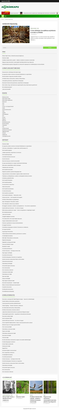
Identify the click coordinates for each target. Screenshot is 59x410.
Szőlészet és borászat (7, 129)
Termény (4, 133)
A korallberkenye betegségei (8, 291)
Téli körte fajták (5, 337)
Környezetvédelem (33, 28)
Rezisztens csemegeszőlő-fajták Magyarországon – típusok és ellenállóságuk (18, 299)
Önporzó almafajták (6, 278)
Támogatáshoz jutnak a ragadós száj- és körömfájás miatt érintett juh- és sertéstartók (33, 13)
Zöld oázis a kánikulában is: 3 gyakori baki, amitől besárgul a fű (15, 148)
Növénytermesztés (6, 122)
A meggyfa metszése (6, 225)
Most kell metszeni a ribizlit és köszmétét (10, 161)
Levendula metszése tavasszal (8, 156)
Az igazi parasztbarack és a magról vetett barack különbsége (14, 163)
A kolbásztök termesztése (7, 289)
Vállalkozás (4, 134)
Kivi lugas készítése (6, 229)
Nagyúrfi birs (4, 348)
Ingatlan (3, 112)
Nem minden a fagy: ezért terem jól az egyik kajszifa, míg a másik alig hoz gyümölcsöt (19, 85)
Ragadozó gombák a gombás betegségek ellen (11, 171)
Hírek (38, 28)
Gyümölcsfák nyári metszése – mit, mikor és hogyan (12, 208)
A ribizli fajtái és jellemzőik (7, 344)
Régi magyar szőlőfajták (7, 252)
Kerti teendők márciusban (7, 169)
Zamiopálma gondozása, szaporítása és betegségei (12, 80)
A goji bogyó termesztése (7, 231)
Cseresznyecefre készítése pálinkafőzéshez (11, 303)
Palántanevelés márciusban (7, 167)
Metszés (4, 120)
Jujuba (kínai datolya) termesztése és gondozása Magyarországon (15, 312)
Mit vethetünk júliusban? (7, 87)
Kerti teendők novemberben (7, 193)
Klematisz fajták (5, 58)
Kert (3, 115)
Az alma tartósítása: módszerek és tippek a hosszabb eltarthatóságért (16, 339)
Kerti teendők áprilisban (7, 154)
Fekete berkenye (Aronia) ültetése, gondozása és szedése (14, 233)
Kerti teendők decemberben (8, 188)
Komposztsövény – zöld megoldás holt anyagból (12, 197)
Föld (3, 104)
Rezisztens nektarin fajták (7, 316)
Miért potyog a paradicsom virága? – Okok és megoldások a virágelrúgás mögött (18, 210)
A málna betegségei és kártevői (8, 341)
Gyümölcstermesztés (6, 109)
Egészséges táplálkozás (7, 100)
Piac (3, 126)
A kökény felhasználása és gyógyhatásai (10, 199)
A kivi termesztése (6, 267)
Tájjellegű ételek (5, 131)
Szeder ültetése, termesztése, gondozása (10, 301)
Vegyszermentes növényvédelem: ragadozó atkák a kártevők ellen (15, 173)
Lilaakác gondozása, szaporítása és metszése (11, 152)
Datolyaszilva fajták (6, 346)
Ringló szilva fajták (6, 331)
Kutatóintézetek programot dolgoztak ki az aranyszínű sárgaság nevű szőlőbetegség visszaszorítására (23, 64)
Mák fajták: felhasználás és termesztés (10, 237)
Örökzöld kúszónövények (7, 261)
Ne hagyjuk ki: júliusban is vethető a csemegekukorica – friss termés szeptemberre (19, 205)
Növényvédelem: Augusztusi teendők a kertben (11, 76)
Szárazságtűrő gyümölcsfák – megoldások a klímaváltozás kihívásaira (16, 314)
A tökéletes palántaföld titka (8, 178)
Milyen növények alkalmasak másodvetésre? (11, 284)
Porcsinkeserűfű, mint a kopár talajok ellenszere (12, 218)
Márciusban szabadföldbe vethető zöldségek (11, 165)
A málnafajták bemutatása (7, 235)
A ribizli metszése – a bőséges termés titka (11, 250)
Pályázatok (4, 125)
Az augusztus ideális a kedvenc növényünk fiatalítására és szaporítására (17, 74)
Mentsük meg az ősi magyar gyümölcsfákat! (11, 324)
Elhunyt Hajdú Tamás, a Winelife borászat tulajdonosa (13, 55)
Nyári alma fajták (5, 276)
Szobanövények (5, 128)
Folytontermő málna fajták (7, 272)
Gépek (3, 108)
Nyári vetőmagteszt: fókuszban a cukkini (10, 201)
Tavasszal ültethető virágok (7, 244)
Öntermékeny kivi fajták (7, 274)
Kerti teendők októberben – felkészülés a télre (11, 195)
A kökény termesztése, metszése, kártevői (11, 309)
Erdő (3, 103)
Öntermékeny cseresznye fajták (8, 329)
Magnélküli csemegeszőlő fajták (8, 242)
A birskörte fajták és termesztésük (9, 350)
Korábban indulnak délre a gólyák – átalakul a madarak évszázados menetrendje (18, 60)
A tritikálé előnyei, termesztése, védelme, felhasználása (13, 78)
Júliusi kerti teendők (6, 89)
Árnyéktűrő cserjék (6, 246)
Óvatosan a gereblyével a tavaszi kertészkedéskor (12, 223)
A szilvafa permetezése (7, 248)
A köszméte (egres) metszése (8, 265)
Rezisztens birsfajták (6, 335)
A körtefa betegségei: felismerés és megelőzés (12, 257)
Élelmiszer (4, 101)
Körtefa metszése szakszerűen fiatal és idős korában (13, 259)
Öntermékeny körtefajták (7, 263)
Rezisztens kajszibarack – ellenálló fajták (10, 282)
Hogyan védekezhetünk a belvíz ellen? (10, 220)
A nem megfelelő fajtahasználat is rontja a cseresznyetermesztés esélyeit (17, 322)
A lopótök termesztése (7, 287)
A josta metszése (5, 158)
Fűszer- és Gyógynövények (7, 106)
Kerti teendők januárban (7, 182)
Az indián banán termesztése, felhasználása (11, 307)
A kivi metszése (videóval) (7, 270)
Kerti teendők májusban (7, 150)
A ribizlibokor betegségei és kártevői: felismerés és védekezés (15, 227)
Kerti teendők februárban (7, 180)
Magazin (4, 119)
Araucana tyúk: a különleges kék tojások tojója (11, 72)
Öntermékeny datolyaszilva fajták (9, 333)
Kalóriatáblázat (5, 114)
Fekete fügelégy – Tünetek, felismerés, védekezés (12, 305)
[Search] (56, 16)
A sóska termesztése (6, 191)
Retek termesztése (6, 186)
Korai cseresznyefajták (7, 326)
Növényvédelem (5, 123)
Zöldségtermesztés (6, 136)
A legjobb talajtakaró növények (8, 216)
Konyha (3, 117)
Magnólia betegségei (6, 240)
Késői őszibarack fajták (7, 318)
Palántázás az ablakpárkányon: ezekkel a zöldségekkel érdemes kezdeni (17, 176)
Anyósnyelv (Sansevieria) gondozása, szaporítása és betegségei (15, 82)
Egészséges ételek (6, 98)
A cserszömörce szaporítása (8, 184)
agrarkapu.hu (34, 34)
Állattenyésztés (5, 97)
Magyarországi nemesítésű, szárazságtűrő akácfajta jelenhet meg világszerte (18, 62)
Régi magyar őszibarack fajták (8, 280)
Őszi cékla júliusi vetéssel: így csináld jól (10, 203)
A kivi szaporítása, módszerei (8, 352)
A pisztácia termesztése (7, 255)
